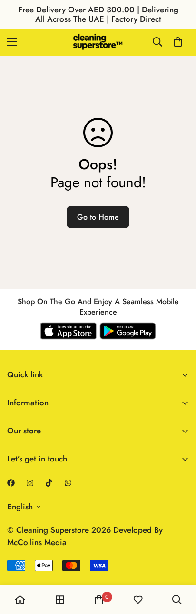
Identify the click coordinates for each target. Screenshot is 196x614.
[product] (20, 599)
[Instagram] (30, 483)
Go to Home (98, 216)
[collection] (60, 599)
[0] (178, 42)
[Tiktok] (49, 483)
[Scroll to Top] (178, 563)
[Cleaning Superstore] (98, 42)
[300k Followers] (11, 483)
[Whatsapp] (68, 483)
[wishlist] (138, 599)
